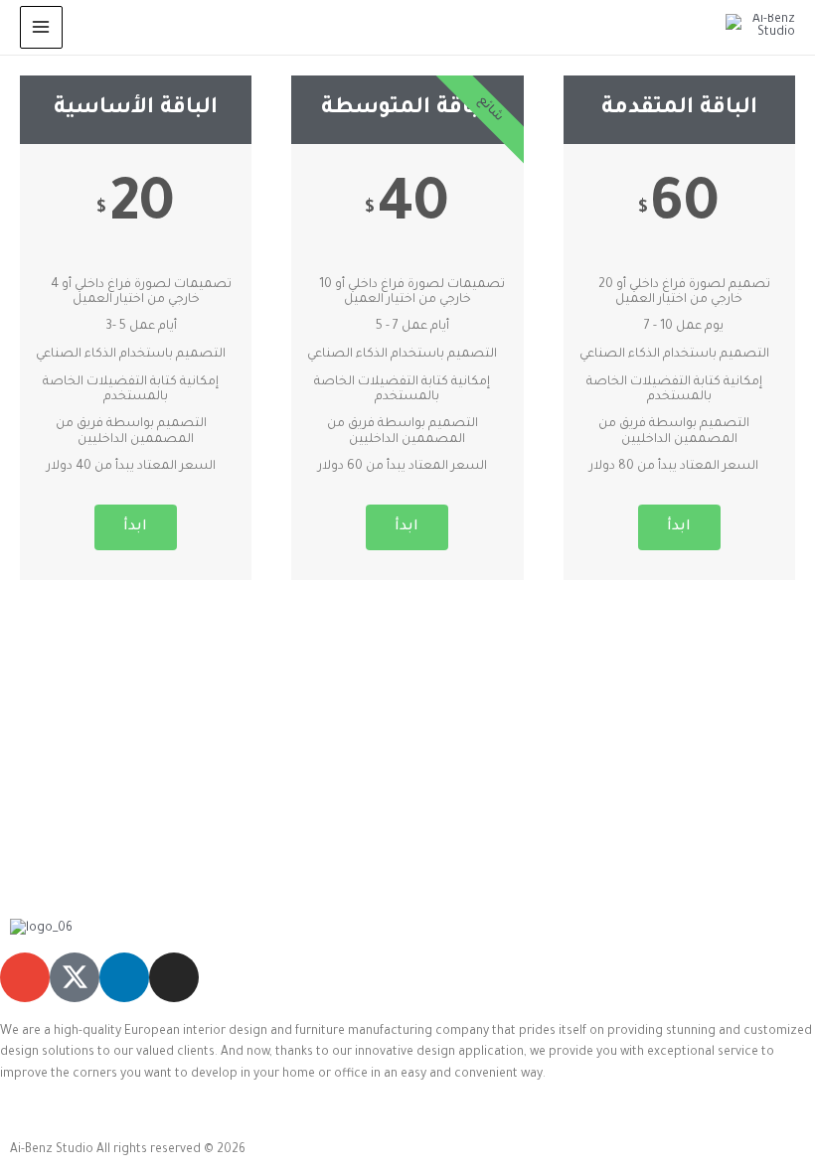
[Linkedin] (124, 977)
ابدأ (135, 527)
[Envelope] (25, 977)
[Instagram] (174, 977)
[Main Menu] (41, 27)
